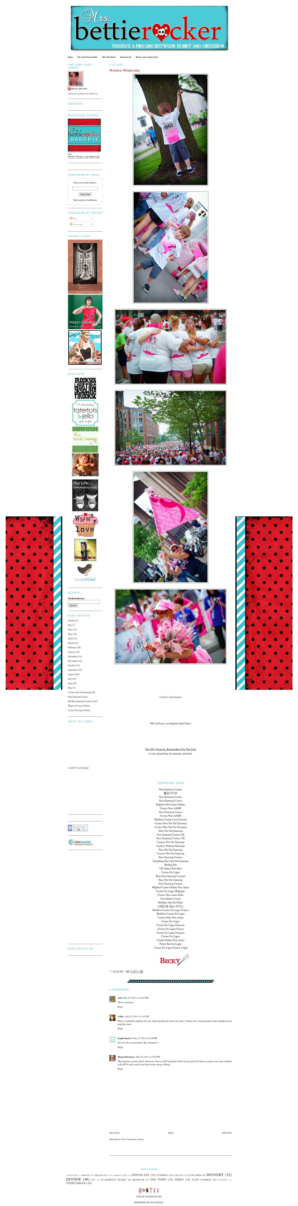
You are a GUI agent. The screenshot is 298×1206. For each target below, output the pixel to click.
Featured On (125, 57)
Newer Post (114, 1132)
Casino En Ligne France (170, 928)
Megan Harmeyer (126, 1056)
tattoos (223, 1180)
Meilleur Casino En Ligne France (170, 910)
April (70, 638)
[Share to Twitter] (138, 971)
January (71, 651)
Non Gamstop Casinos (170, 857)
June (70, 629)
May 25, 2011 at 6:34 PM (145, 1038)
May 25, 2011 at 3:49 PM (137, 1016)
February (72, 647)
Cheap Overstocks (149, 1196)
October (71, 620)
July (70, 624)
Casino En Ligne (170, 872)
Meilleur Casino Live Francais (170, 819)
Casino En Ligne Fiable (79, 710)
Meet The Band (109, 57)
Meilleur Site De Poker (170, 902)
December (72, 656)
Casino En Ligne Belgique (170, 891)
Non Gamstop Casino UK (170, 834)
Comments (77, 224)
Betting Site (170, 864)
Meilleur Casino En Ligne (171, 913)
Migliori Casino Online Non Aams (170, 887)
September (73, 669)
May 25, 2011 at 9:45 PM (148, 1056)
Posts (74, 218)
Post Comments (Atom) (133, 1139)
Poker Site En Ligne (171, 943)
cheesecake (120, 1175)
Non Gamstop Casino (170, 789)
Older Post (227, 1132)
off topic (158, 1179)
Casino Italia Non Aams (170, 917)
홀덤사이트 (170, 793)
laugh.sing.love (125, 1038)
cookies (162, 1175)
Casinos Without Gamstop (170, 845)
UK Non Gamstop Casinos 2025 (83, 701)
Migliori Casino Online (79, 705)
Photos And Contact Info (147, 57)
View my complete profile (83, 94)
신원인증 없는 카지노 (170, 906)
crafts (178, 1175)
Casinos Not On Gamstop (170, 842)
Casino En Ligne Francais (171, 925)
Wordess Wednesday (124, 70)
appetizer (72, 1175)
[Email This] (131, 971)
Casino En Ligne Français (171, 932)
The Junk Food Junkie (87, 57)
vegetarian (76, 1183)
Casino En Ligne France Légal (170, 947)
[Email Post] (127, 971)
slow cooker (201, 1179)
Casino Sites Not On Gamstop (171, 823)
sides (179, 1179)
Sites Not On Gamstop (170, 849)
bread (86, 1175)
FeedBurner (91, 200)
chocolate (140, 1175)
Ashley (121, 1016)
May (70, 633)
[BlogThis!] (135, 971)
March (71, 642)
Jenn (120, 997)
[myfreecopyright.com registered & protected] (80, 844)
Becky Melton (79, 89)
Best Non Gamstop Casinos (170, 876)
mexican (138, 1179)
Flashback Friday (113, 1179)
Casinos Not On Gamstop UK (81, 692)
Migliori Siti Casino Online (170, 804)
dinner (73, 1179)
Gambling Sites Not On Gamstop (170, 861)
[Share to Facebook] (141, 971)
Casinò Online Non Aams (170, 940)
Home (70, 57)
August (71, 674)
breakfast (101, 1175)
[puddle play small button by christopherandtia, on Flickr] (85, 560)
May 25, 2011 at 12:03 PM (135, 997)
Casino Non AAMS (170, 808)
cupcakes (194, 1175)
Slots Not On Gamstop (170, 830)
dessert (215, 1174)
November (73, 660)
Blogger (157, 1202)
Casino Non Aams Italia (170, 894)
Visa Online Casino (170, 898)
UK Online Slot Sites (170, 868)
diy (93, 1179)
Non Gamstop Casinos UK (170, 838)
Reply (120, 1006)
